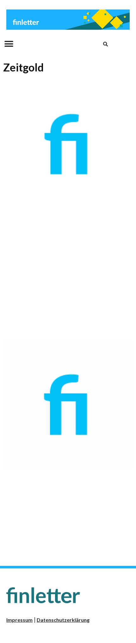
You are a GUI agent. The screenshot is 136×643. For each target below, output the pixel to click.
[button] (9, 44)
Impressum (19, 620)
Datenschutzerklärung (63, 620)
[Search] (105, 44)
